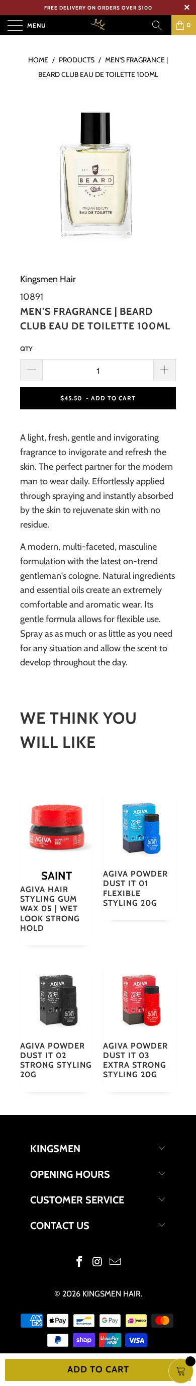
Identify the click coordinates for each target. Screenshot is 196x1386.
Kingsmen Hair (48, 279)
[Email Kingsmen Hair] (115, 1262)
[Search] (160, 25)
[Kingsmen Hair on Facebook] (79, 1262)
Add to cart (98, 1369)
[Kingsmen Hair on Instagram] (97, 1262)
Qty (26, 348)
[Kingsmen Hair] (98, 25)
